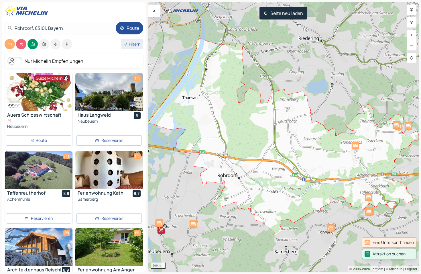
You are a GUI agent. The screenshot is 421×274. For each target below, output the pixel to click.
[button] (161, 230)
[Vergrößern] (411, 35)
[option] (10, 44)
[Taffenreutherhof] (38, 170)
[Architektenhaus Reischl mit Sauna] (38, 247)
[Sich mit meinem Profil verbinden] (411, 10)
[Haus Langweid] (109, 92)
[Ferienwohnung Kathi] (109, 170)
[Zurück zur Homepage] (27, 11)
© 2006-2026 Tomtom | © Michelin (375, 268)
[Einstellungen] (411, 22)
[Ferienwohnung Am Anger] (109, 247)
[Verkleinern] (411, 45)
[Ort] (411, 58)
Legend (411, 268)
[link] (389, 242)
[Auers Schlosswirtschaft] (38, 92)
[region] (283, 137)
